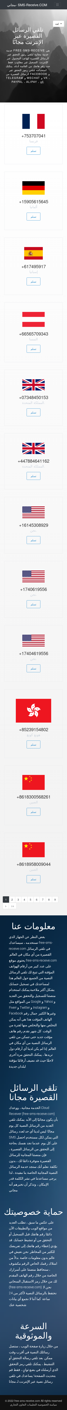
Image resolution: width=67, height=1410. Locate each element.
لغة (57, 24)
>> (12, 906)
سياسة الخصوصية (47, 1404)
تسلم (33, 151)
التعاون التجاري (18, 1404)
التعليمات (31, 1404)
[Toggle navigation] (57, 4)
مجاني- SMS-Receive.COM (27, 4)
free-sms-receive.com (27, 1401)
